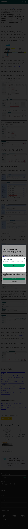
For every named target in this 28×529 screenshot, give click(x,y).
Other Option (14, 269)
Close (24, 258)
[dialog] (14, 264)
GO (14, 265)
